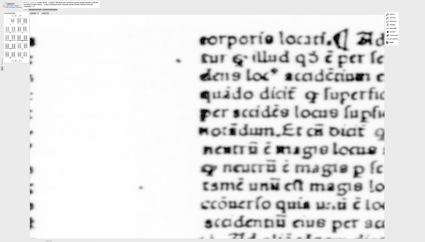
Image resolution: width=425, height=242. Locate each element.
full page (392, 25)
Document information (50, 9)
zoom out (392, 17)
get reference (393, 39)
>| (47, 13)
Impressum (49, 240)
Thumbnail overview (35, 9)
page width (393, 28)
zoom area (392, 21)
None (2, 68)
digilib (391, 42)
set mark (392, 32)
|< (34, 13)
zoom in (392, 14)
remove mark (393, 35)
